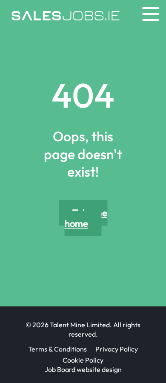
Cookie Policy (83, 360)
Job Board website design (83, 369)
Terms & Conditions (57, 349)
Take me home (86, 218)
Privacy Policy (116, 349)
